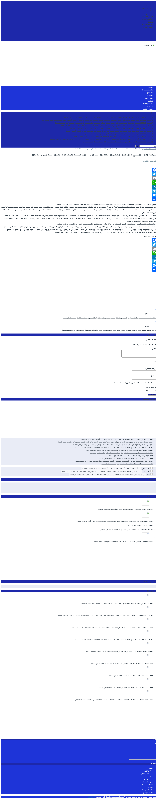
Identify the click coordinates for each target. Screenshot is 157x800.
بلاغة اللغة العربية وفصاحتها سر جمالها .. (140, 525)
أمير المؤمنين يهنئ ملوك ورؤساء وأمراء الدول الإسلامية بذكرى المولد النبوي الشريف (126, 458)
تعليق (154, 348)
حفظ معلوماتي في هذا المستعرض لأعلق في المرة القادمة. (134, 383)
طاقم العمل (145, 8)
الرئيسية (150, 87)
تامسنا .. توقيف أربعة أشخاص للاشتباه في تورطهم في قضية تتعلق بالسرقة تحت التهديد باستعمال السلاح (119, 450)
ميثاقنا (147, 11)
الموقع (153, 375)
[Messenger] (78, 195)
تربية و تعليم (149, 98)
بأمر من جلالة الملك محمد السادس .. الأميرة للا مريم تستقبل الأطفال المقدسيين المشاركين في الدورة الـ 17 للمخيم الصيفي (114, 461)
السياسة (150, 95)
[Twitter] (78, 174)
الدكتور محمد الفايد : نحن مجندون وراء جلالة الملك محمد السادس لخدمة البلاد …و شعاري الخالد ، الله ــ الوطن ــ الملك (115, 521)
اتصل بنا (146, 13)
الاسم (154, 361)
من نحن (146, 5)
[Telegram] (78, 191)
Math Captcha (151, 387)
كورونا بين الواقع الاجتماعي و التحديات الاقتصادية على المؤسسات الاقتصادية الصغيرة (125, 509)
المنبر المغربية (151, 161)
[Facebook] (78, 170)
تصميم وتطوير (115, 797)
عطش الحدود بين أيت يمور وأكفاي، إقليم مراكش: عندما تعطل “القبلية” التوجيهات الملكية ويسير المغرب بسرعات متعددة (114, 447)
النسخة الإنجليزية (147, 27)
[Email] (78, 178)
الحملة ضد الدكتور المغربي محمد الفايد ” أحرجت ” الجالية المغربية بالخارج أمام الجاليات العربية (123, 541)
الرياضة (150, 101)
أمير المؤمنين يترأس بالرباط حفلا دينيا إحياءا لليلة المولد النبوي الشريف (131, 455)
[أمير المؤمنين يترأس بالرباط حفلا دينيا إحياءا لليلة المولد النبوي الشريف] (145, 671)
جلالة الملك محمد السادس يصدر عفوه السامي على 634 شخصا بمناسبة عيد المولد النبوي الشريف (121, 453)
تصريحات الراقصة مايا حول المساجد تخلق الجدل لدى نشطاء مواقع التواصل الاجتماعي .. (126, 529)
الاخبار (145, 161)
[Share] (78, 199)
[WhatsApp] (78, 182)
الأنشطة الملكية (147, 90)
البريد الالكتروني (151, 368)
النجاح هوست (100, 797)
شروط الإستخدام (147, 16)
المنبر (151, 2)
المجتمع (150, 92)
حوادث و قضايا (148, 103)
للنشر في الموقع (147, 19)
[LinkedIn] (78, 187)
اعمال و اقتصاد (148, 109)
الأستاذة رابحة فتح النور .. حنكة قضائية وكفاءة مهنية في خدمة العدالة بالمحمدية (127, 463)
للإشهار (150, 22)
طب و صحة (149, 106)
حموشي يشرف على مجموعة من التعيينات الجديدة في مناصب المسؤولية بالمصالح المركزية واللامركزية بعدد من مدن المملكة (112, 444)
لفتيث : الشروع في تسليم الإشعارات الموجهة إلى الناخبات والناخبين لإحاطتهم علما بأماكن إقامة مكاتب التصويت (117, 439)
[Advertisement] (101, 69)
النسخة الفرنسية (147, 24)
